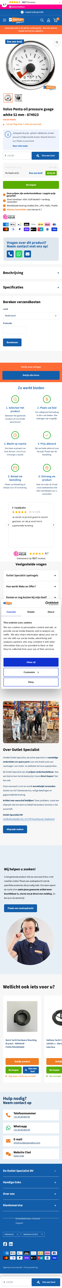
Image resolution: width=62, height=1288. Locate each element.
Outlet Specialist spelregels (22, 575)
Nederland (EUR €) (30, 1234)
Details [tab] (31, 611)
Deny (31, 682)
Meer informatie (20, 146)
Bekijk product (22, 1061)
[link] (22, 1039)
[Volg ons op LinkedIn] (11, 1244)
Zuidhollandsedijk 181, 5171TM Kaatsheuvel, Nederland (28, 819)
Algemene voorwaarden (12, 1267)
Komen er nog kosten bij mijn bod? (26, 597)
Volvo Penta (9, 119)
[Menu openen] (4, 20)
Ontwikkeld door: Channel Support (27, 1221)
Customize (29, 672)
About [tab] (51, 611)
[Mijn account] (48, 20)
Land (5, 309)
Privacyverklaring (31, 1267)
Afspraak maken (15, 829)
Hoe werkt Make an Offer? (21, 586)
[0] (55, 20)
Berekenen (12, 342)
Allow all (31, 662)
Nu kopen (31, 185)
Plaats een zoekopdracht (20, 908)
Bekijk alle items (31, 375)
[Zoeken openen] (42, 20)
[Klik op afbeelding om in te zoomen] (57, 42)
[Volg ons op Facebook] (5, 1244)
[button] (8, 66)
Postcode (7, 323)
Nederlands (9, 1234)
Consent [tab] (11, 611)
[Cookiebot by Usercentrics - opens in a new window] (45, 603)
